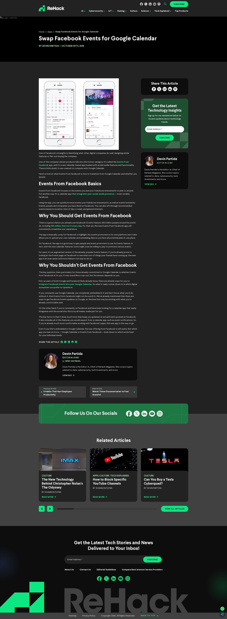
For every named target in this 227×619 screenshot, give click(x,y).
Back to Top (148, 616)
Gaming (120, 11)
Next (50, 509)
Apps (49, 32)
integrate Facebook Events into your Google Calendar (65, 284)
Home (41, 32)
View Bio (67, 376)
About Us (69, 570)
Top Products (181, 11)
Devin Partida (50, 46)
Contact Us (85, 570)
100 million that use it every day (66, 226)
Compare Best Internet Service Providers (142, 570)
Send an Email (73, 361)
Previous (42, 509)
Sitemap (72, 616)
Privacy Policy (88, 616)
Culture (134, 11)
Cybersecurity (96, 11)
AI (82, 11)
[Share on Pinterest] (76, 342)
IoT (110, 11)
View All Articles (174, 509)
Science (145, 11)
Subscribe (179, 4)
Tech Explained (161, 11)
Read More (47, 497)
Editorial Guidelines (106, 570)
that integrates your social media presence (93, 194)
